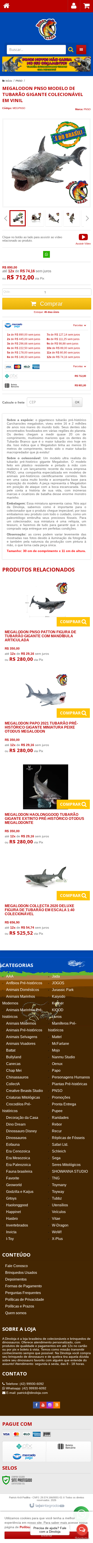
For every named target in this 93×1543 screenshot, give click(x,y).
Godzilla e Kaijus (19, 1192)
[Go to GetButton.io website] (82, 1538)
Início (9, 80)
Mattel (57, 1037)
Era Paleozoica (18, 1165)
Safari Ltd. (60, 1144)
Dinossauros (16, 1138)
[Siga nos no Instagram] (49, 1405)
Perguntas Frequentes (23, 1293)
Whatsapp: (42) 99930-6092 (25, 1388)
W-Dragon (60, 1225)
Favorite (12, 1178)
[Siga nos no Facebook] (36, 1405)
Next (85, 62)
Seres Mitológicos (66, 1165)
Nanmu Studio (63, 1057)
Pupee (57, 1111)
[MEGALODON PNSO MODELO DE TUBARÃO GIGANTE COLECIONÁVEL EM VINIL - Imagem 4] (72, 218)
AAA (10, 976)
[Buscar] (68, 49)
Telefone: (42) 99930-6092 (24, 1384)
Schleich (59, 1151)
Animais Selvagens (21, 1037)
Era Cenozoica (18, 1151)
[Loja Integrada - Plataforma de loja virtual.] (46, 1506)
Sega (56, 1158)
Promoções (61, 1097)
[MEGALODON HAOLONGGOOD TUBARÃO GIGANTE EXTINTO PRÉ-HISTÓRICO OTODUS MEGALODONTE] (45, 805)
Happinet (13, 1212)
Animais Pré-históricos (24, 1030)
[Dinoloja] (46, 29)
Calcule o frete (13, 402)
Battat (10, 1050)
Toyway (58, 1192)
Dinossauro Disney (21, 1131)
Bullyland (13, 1057)
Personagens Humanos (71, 1077)
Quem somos (15, 1313)
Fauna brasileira (19, 1171)
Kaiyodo (58, 996)
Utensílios (60, 1205)
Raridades (60, 1118)
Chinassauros (17, 1077)
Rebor (57, 1124)
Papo (56, 1070)
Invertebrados (17, 1225)
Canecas (13, 1064)
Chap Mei (14, 1070)
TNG (56, 1178)
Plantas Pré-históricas (69, 1084)
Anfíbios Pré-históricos (24, 983)
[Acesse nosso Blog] (56, 1405)
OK (77, 402)
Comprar (50, 303)
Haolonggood (17, 1205)
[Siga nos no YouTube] (43, 1405)
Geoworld (14, 1185)
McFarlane (60, 1043)
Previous (8, 64)
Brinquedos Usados (21, 1273)
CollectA (13, 1084)
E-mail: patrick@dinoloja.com (26, 1393)
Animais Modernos (21, 1023)
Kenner (58, 1003)
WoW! (57, 1232)
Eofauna (13, 1144)
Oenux (57, 1064)
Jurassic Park (63, 990)
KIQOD (57, 1010)
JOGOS (58, 983)
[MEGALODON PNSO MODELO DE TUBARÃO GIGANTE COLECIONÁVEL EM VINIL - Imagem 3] (54, 218)
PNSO (19, 80)
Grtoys (11, 1198)
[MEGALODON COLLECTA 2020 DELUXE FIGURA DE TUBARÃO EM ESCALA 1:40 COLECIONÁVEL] (45, 896)
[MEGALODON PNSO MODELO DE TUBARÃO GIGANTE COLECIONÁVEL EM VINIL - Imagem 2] (36, 218)
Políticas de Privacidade (24, 1299)
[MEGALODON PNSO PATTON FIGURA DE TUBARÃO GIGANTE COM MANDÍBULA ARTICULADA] (45, 623)
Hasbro (12, 1218)
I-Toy (10, 1239)
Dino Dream (16, 1124)
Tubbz (57, 1198)
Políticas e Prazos (19, 1306)
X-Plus (57, 1239)
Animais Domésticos (22, 990)
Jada (56, 976)
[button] (83, 239)
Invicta (11, 1232)
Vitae (56, 1218)
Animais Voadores (20, 1043)
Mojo (56, 1050)
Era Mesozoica (18, 1158)
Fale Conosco (16, 1266)
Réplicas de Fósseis (68, 1138)
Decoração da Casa (22, 1118)
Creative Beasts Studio (24, 1091)
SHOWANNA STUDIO (70, 1171)
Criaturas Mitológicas (23, 1097)
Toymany (59, 1185)
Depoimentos (16, 1279)
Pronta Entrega (64, 1104)
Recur (57, 1131)
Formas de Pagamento (23, 1286)
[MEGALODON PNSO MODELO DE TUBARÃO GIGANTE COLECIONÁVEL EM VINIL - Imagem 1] (17, 218)
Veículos (59, 1212)
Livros (57, 1017)
